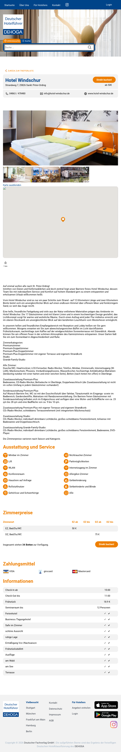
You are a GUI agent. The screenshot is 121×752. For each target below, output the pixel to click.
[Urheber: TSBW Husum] (60, 138)
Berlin (29, 731)
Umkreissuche (13, 41)
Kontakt (56, 5)
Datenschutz (55, 708)
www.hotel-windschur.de (100, 93)
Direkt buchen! (104, 79)
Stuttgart (30, 707)
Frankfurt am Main (35, 719)
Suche (28, 41)
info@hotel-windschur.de (57, 93)
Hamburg (31, 725)
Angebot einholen (81, 707)
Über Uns (24, 5)
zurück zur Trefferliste (21, 71)
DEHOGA (79, 746)
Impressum (55, 714)
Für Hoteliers (40, 5)
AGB (51, 720)
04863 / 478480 (17, 93)
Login (109, 4)
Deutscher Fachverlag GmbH (39, 742)
